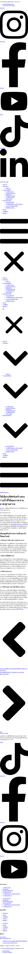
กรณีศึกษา (5, 211)
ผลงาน (4, 209)
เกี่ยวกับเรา (5, 186)
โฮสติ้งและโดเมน (10, 207)
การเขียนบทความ (10, 197)
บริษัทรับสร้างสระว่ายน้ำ (19, 524)
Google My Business (10, 193)
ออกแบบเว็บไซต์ (7, 200)
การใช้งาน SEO (10, 191)
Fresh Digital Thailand (9, 948)
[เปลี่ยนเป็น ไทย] (3, 309)
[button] (14, 245)
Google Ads (8, 194)
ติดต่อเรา (5, 213)
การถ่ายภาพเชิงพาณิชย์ (12, 206)
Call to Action (9, 199)
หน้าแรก (5, 184)
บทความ (8, 188)
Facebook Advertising (8, 890)
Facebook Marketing (10, 195)
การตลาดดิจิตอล (7, 190)
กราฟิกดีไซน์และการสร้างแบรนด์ (14, 204)
